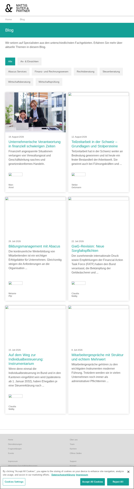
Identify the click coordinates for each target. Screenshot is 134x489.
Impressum (13, 461)
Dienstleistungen (15, 444)
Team (72, 444)
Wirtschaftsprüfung (49, 81)
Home (8, 19)
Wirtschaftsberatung (19, 81)
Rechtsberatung (85, 71)
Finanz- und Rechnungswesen (51, 71)
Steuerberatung (111, 71)
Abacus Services (17, 71)
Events (11, 453)
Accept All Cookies (92, 481)
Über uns (74, 440)
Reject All (118, 481)
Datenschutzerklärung (63, 474)
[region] (67, 477)
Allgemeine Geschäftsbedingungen (22, 466)
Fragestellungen (15, 449)
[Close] (128, 472)
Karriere (73, 449)
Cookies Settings (14, 481)
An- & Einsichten (29, 61)
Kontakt (73, 466)
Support (73, 461)
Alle (10, 61)
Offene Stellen (76, 453)
